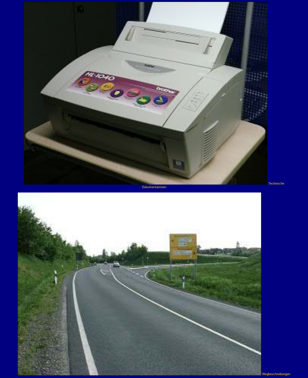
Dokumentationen (154, 187)
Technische (276, 183)
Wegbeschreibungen (276, 374)
